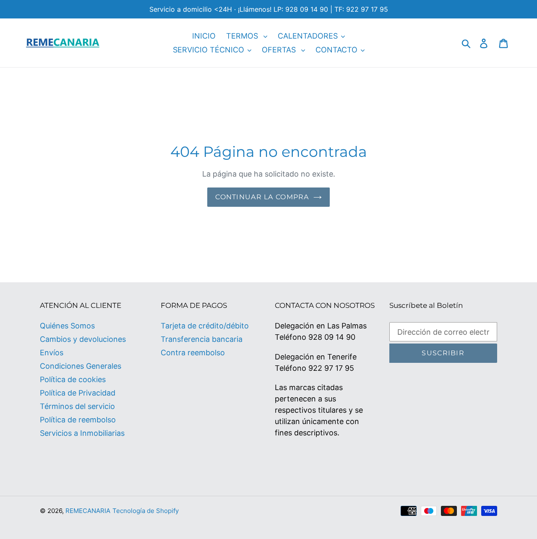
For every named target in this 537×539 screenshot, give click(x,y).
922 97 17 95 (331, 368)
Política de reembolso (78, 419)
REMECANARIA (87, 511)
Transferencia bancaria (201, 339)
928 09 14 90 (331, 337)
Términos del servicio (77, 406)
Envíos (51, 352)
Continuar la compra (262, 197)
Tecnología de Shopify (145, 511)
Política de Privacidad (77, 392)
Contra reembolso (193, 352)
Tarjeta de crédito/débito (205, 325)
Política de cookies (73, 379)
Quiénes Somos (67, 325)
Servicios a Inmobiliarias (82, 433)
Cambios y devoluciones (83, 339)
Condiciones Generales (80, 366)
